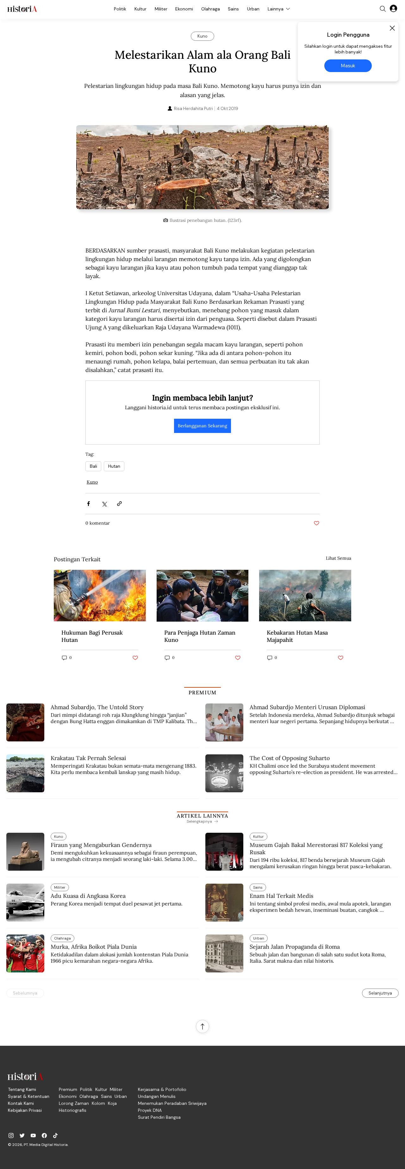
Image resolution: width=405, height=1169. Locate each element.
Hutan (114, 466)
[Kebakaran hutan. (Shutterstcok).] (100, 595)
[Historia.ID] (22, 9)
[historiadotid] (11, 1135)
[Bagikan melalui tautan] (119, 504)
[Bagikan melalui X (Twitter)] (104, 504)
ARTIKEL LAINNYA (202, 816)
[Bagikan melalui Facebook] (88, 504)
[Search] (383, 9)
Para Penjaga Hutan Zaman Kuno (199, 636)
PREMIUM (203, 692)
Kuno (92, 482)
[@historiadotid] (33, 1135)
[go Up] (202, 1026)
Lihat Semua (338, 558)
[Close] (392, 28)
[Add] (202, 169)
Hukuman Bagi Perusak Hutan (92, 636)
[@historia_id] (22, 1135)
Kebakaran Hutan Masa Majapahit (297, 636)
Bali (93, 466)
